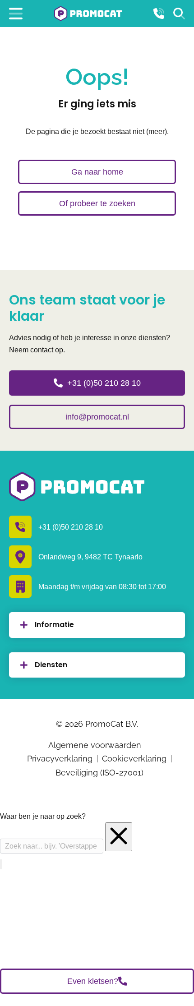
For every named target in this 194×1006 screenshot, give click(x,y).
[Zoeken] (179, 13)
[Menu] (16, 13)
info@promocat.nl (97, 416)
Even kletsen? (92, 981)
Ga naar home (97, 171)
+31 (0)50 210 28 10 (104, 383)
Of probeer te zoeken (97, 203)
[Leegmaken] (118, 836)
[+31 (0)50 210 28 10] (158, 13)
